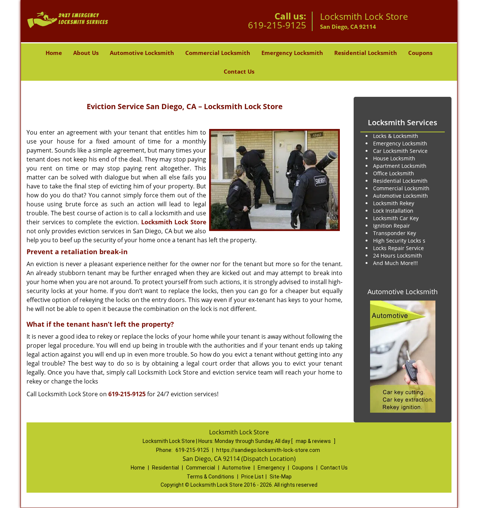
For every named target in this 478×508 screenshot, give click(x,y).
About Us (86, 52)
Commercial (200, 468)
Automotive (236, 468)
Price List (252, 477)
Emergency (271, 468)
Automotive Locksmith (142, 52)
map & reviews (314, 441)
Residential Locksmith (365, 52)
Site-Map (281, 477)
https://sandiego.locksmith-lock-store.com (268, 450)
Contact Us (239, 71)
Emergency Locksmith (292, 52)
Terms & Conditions (210, 477)
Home (54, 52)
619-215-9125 (277, 25)
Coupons (420, 52)
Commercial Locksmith (217, 52)
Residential (165, 468)
